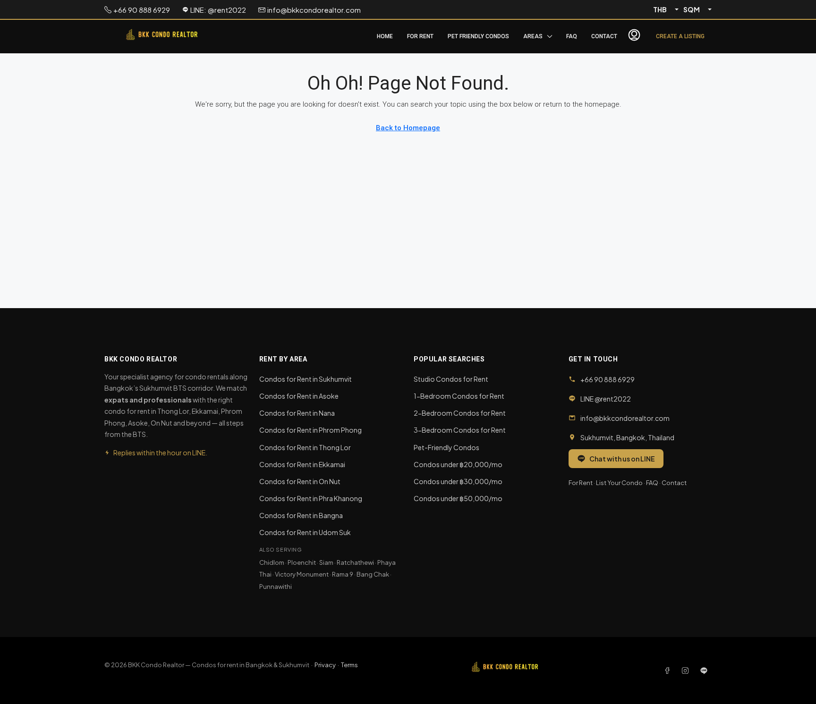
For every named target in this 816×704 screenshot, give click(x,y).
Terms (349, 665)
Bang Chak (373, 574)
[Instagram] (687, 670)
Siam (326, 562)
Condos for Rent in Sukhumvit (305, 379)
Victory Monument (302, 574)
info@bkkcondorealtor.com (625, 418)
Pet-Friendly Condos (446, 447)
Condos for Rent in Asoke (299, 396)
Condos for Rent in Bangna (301, 515)
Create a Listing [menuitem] (680, 36)
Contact (604, 36)
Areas (533, 36)
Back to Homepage (408, 128)
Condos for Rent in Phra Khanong (310, 498)
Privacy (325, 665)
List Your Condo (619, 482)
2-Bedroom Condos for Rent (460, 413)
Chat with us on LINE (622, 458)
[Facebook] (669, 670)
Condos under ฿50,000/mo (458, 498)
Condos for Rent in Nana (297, 413)
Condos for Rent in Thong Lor (305, 447)
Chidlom (271, 562)
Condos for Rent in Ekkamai (302, 464)
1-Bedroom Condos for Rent (459, 396)
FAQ (571, 36)
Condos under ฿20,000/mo (458, 464)
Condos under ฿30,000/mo (458, 481)
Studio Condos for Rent (451, 379)
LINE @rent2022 (605, 398)
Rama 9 (342, 574)
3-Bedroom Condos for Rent (460, 430)
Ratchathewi (355, 562)
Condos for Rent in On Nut (299, 481)
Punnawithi (275, 586)
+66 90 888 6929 (607, 379)
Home (385, 36)
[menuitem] (634, 36)
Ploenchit (302, 562)
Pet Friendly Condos (478, 36)
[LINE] (704, 670)
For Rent (420, 36)
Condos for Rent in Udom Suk (305, 532)
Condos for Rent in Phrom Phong (310, 430)
